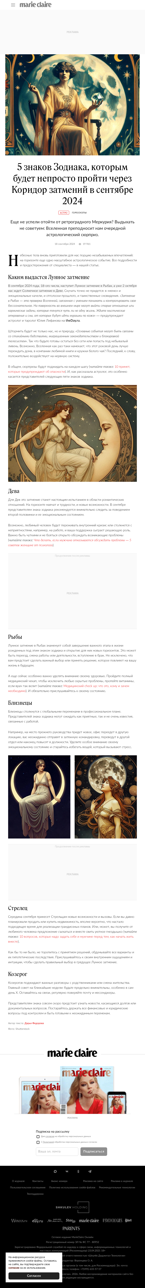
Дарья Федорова (34, 1023)
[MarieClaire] (36, 4)
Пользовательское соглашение (27, 1187)
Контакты (37, 1181)
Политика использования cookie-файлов (72, 1187)
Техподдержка (35, 1194)
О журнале (18, 1181)
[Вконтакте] (67, 1171)
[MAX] (55, 1171)
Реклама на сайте (93, 1181)
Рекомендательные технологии (117, 1187)
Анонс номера (59, 1181)
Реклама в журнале (122, 1181)
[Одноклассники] (78, 1171)
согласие (50, 1136)
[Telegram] (90, 1171)
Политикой (48, 1142)
